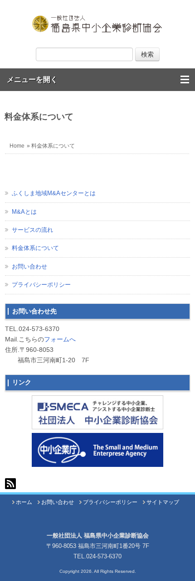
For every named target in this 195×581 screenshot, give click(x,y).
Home (17, 146)
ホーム (24, 502)
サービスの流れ (32, 229)
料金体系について (35, 248)
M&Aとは (24, 211)
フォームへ (60, 339)
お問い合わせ (29, 266)
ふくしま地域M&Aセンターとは (54, 193)
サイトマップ (162, 502)
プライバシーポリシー (41, 284)
